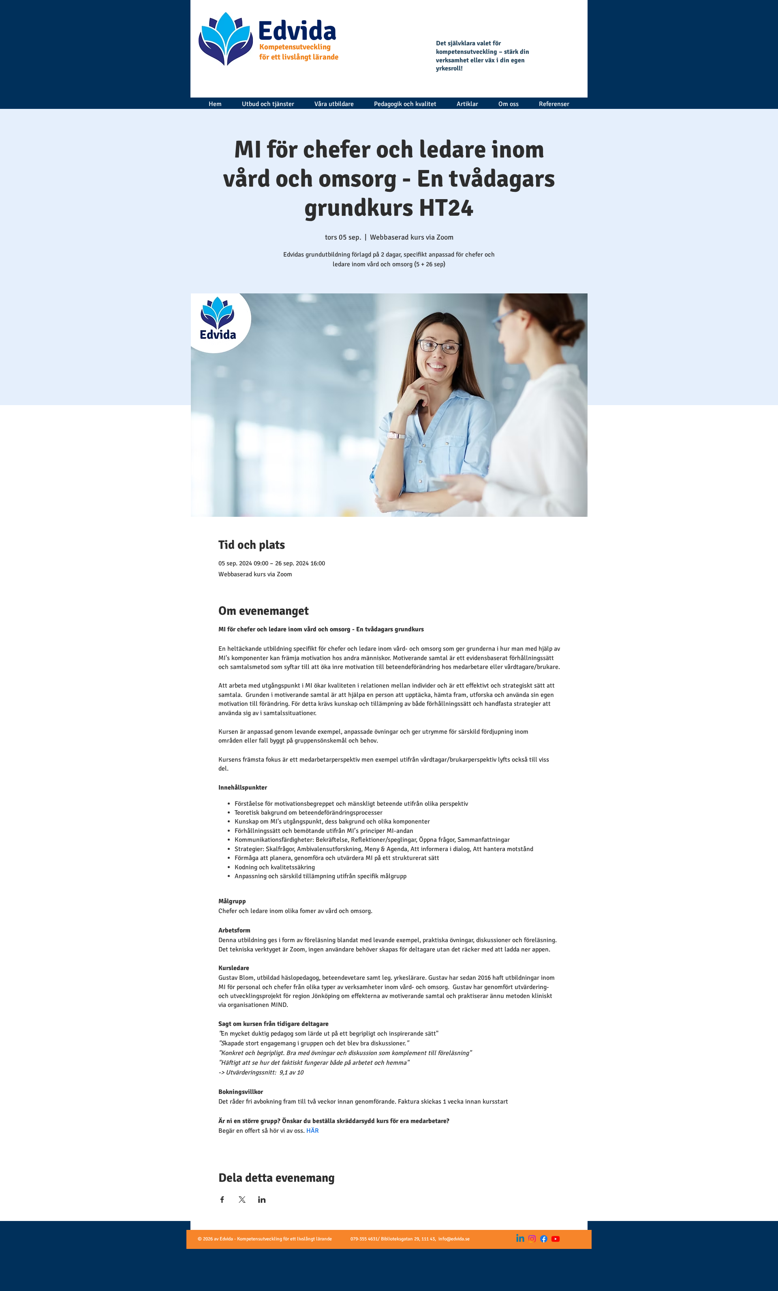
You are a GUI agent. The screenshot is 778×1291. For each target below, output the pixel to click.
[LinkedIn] (520, 1239)
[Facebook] (544, 1239)
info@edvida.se (454, 1239)
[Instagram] (532, 1239)
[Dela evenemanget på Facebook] (222, 1199)
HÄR (312, 1131)
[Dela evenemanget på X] (242, 1199)
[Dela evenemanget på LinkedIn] (262, 1199)
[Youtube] (555, 1239)
